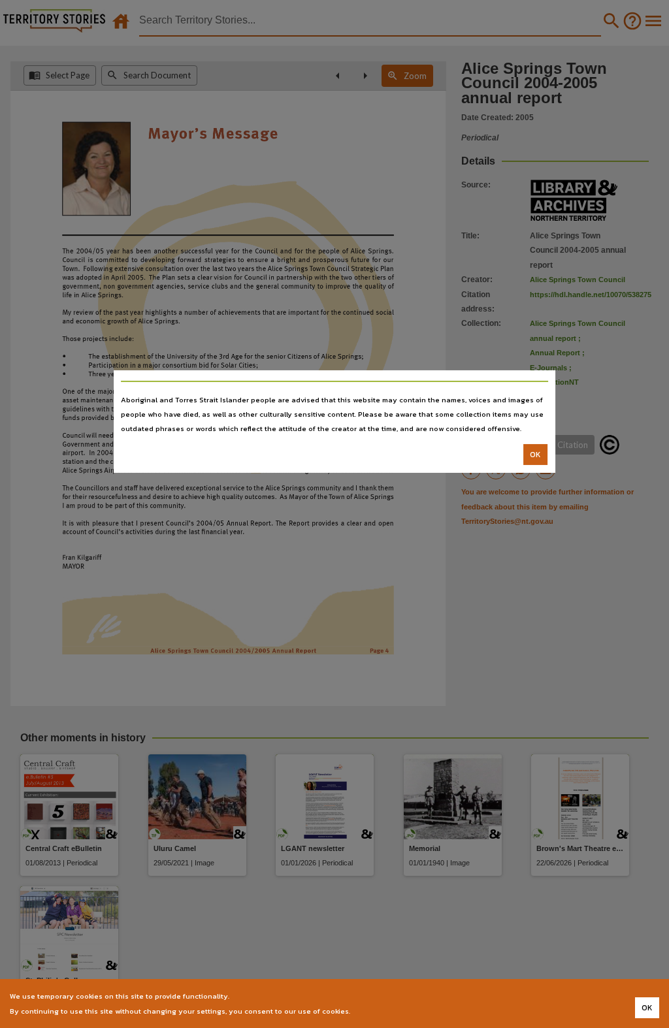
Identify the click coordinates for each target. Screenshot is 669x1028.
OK (535, 454)
